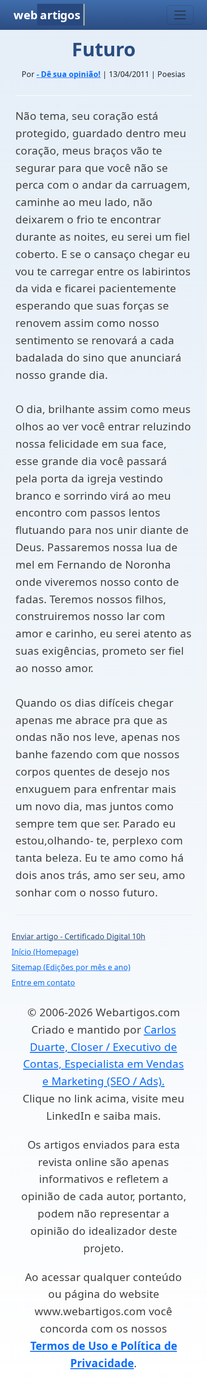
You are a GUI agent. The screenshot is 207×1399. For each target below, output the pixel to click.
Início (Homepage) (45, 951)
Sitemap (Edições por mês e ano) (71, 967)
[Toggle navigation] (180, 15)
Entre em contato (43, 982)
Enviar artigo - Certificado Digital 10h (78, 936)
